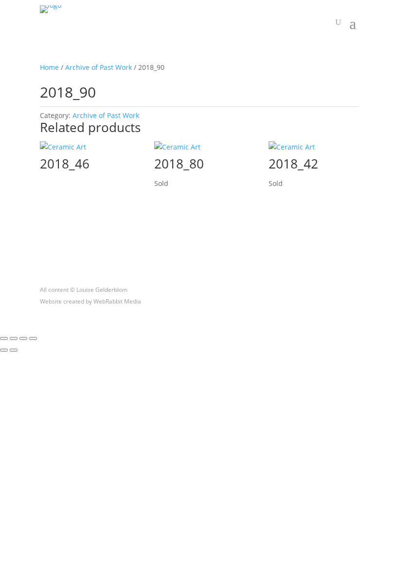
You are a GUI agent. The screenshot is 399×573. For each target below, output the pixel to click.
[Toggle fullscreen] (14, 338)
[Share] (23, 338)
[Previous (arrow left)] (4, 350)
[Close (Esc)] (33, 338)
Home (49, 67)
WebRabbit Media (117, 301)
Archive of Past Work (98, 67)
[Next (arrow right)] (14, 350)
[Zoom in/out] (4, 338)
